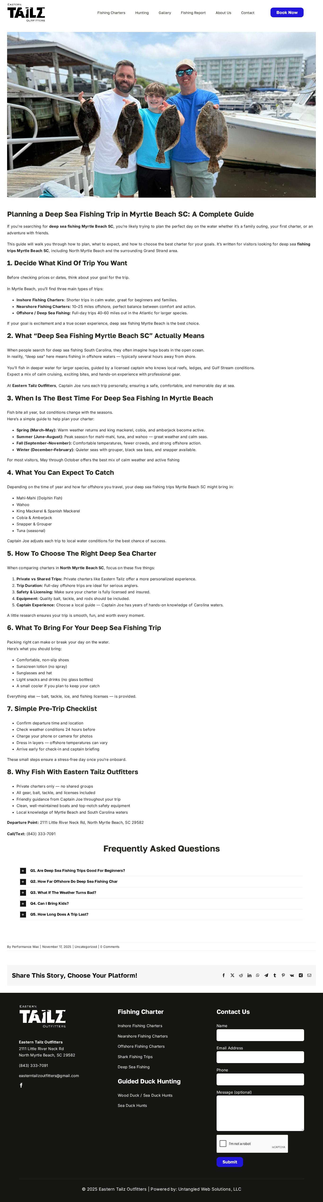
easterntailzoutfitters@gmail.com (49, 1075)
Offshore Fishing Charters (141, 1046)
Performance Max (25, 947)
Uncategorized (86, 947)
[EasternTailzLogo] (26, 4)
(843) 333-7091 (33, 1065)
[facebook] (21, 1085)
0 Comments (109, 947)
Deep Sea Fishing (134, 1067)
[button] (161, 870)
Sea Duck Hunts (132, 1105)
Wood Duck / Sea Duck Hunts (145, 1095)
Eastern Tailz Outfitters (34, 385)
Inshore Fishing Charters (140, 1025)
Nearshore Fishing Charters (43, 306)
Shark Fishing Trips (135, 1056)
